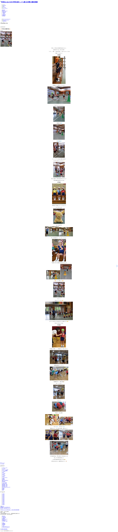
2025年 (3, 494)
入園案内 (3, 518)
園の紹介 (3, 516)
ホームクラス (4, 482)
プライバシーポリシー (6, 527)
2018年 (3, 501)
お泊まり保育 (4, 483)
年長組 (3, 478)
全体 (3, 472)
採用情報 (3, 523)
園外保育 (3, 481)
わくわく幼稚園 (4, 470)
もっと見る (2, 463)
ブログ (3, 525)
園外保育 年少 (4, 486)
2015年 (3, 504)
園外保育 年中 (4, 484)
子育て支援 (4, 517)
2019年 (3, 500)
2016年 (3, 503)
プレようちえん (4, 477)
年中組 (3, 474)
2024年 (3, 495)
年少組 (3, 476)
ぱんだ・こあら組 (5, 469)
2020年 (3, 499)
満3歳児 (3, 479)
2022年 (3, 497)
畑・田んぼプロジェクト (6, 487)
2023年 (3, 496)
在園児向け (4, 14)
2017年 (3, 502)
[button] (117, 266)
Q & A (4, 13)
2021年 (3, 498)
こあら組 (3, 471)
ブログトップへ (4, 467)
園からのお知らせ (5, 480)
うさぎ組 (3, 473)
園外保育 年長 (4, 485)
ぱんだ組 (3, 468)
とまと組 (3, 475)
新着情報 (3, 524)
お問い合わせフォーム (6, 526)
